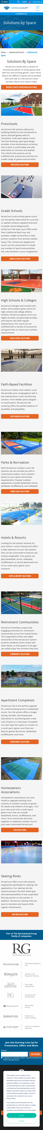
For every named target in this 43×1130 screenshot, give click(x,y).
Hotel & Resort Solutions (20, 576)
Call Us (5, 2)
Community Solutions (20, 654)
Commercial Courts (16, 52)
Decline (21, 1121)
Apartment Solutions (19, 741)
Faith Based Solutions (19, 416)
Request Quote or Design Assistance (21, 87)
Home (3, 52)
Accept (21, 1115)
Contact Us (36, 2)
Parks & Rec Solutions (20, 491)
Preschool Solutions (20, 164)
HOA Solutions (20, 830)
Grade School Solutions (19, 258)
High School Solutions (20, 338)
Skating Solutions (20, 914)
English (24, 2)
